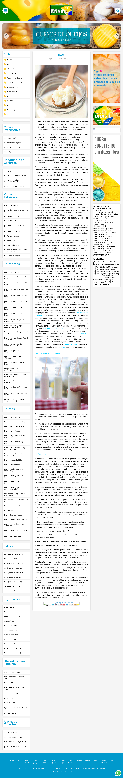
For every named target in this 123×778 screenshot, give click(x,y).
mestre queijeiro (98, 278)
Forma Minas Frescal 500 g (14, 426)
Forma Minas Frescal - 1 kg (14, 431)
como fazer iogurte (105, 214)
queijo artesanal (101, 284)
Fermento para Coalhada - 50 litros (15, 283)
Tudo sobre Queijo (14, 78)
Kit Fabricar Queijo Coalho (14, 231)
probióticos (110, 278)
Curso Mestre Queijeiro (13, 147)
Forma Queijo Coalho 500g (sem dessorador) (15, 476)
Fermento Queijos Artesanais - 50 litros (16, 394)
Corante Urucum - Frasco (14, 186)
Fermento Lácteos (11, 272)
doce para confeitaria (102, 252)
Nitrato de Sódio (10, 625)
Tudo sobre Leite (14, 73)
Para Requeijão (10, 612)
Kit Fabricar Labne (11, 221)
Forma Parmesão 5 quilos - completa (14, 525)
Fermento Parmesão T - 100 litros (15, 363)
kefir (94, 276)
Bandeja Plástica (10, 683)
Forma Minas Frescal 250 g (14, 422)
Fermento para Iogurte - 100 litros (15, 314)
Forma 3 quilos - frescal (13, 515)
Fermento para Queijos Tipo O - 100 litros (16, 338)
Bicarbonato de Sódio (13, 648)
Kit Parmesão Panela (12, 245)
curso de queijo (99, 220)
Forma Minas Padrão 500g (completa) (14, 436)
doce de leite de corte (102, 238)
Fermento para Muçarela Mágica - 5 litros (14, 351)
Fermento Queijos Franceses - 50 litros (16, 387)
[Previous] (6, 36)
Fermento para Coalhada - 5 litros (15, 277)
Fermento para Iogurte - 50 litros (14, 308)
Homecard (68, 771)
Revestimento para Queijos (15, 653)
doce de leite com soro (103, 236)
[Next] (116, 36)
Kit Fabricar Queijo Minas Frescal (14, 226)
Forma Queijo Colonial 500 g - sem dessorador (16, 531)
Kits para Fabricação (12, 205)
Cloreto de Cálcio (11, 635)
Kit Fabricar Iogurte (11, 216)
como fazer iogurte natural (105, 216)
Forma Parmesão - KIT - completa (13, 537)
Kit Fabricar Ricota (11, 240)
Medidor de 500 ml (11, 559)
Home (9, 60)
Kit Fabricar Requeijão (13, 236)
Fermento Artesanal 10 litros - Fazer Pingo (15, 375)
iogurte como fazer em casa (105, 268)
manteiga (108, 276)
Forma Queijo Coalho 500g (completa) (15, 470)
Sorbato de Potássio (12, 644)
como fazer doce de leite (103, 212)
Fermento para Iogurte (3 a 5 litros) (15, 302)
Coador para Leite (11, 713)
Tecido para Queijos (12, 693)
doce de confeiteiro (99, 224)
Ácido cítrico (9, 621)
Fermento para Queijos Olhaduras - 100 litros (13, 345)
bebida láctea (97, 210)
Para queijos (9, 607)
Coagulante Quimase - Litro (15, 175)
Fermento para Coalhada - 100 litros (16, 290)
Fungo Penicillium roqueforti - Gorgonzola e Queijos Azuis (15, 400)
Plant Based (12, 92)
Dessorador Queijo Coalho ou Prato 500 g (16, 494)
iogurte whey (113, 273)
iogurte (98, 263)
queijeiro (98, 282)
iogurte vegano (100, 273)
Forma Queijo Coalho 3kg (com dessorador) (14, 482)
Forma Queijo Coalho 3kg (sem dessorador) (14, 488)
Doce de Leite (13, 87)
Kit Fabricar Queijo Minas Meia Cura (16, 211)
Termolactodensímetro (13, 586)
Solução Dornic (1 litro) (13, 582)
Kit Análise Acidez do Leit (14, 563)
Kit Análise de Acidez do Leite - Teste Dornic (15, 250)
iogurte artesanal (111, 264)
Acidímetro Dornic (11, 591)
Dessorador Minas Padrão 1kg (15, 506)
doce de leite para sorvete (101, 244)
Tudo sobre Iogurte (14, 82)
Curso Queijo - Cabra (12, 152)
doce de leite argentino (103, 229)
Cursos (10, 101)
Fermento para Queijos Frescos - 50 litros (13, 326)
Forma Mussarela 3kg (12, 464)
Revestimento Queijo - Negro (15, 742)
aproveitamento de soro (102, 208)
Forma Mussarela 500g (13, 460)
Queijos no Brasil (55, 59)
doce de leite (100, 226)
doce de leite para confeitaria (102, 242)
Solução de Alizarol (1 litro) (14, 573)
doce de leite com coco (103, 234)
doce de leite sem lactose (104, 246)
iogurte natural (113, 272)
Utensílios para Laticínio (13, 672)
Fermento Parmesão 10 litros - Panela (16, 381)
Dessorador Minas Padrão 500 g (16, 500)
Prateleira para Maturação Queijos (14, 688)
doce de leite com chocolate (105, 232)
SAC (9, 114)
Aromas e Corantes (11, 732)
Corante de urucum (12, 630)
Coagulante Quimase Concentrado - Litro (12, 181)
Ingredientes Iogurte (12, 616)
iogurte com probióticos (104, 270)
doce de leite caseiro (102, 230)
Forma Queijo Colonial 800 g (15, 519)
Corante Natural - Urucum (14, 737)
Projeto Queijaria (14, 110)
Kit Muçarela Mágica (12, 256)
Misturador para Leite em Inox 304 (15, 677)
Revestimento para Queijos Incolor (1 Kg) (15, 747)
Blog (9, 105)
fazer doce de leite (101, 261)
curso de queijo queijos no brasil (103, 222)
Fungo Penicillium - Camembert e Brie (11, 369)
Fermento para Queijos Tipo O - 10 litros (16, 357)
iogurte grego (99, 272)
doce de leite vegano (102, 248)
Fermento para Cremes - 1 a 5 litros (15, 296)
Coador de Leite (10, 510)
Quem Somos (12, 69)
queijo (109, 282)
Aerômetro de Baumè (13, 568)
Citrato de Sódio (10, 639)
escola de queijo (101, 256)
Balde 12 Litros (9, 698)
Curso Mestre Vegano (12, 143)
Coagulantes (9, 171)
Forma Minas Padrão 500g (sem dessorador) (14, 448)
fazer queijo (113, 261)
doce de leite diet (100, 240)
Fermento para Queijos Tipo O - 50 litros (16, 332)
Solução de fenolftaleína (13, 577)
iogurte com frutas (101, 266)
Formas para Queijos (12, 417)
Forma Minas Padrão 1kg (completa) (13, 442)
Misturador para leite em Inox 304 (15, 708)
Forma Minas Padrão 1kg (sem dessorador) (15, 454)
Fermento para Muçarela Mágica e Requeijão (14, 320)
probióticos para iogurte (103, 279)
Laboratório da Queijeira (13, 554)
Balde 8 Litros (9, 703)
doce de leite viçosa (104, 250)
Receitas (10, 96)
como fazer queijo (100, 218)
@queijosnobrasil (101, 206)
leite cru (99, 276)
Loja (9, 64)
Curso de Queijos (11, 138)
